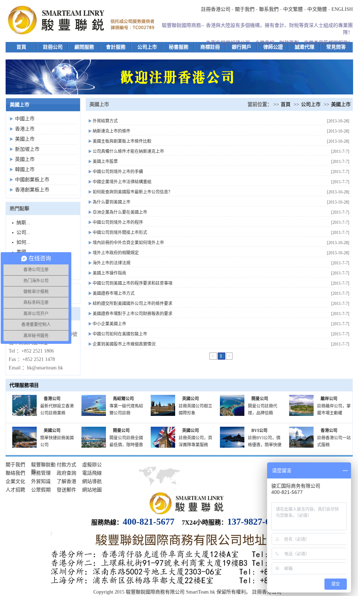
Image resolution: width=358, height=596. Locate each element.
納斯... (23, 222)
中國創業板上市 (32, 179)
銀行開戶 (241, 47)
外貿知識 (41, 481)
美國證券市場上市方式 (114, 293)
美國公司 (52, 430)
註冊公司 (53, 47)
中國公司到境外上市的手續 (118, 171)
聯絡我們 (15, 473)
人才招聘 (15, 489)
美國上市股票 (105, 161)
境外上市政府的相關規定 (116, 252)
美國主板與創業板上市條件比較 (122, 141)
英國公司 (190, 398)
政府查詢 (66, 473)
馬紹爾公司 (123, 398)
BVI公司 (259, 430)
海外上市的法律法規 (111, 263)
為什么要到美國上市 (111, 202)
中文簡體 (317, 9)
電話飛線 (92, 473)
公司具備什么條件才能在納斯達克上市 (128, 151)
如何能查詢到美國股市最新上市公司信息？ (132, 192)
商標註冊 (210, 47)
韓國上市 (25, 169)
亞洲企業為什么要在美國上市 (120, 212)
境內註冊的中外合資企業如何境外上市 (128, 242)
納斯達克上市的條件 (111, 131)
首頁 (21, 47)
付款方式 (66, 464)
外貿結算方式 (105, 121)
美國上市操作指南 (109, 273)
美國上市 (25, 139)
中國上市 (25, 118)
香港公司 (52, 398)
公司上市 (147, 47)
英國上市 (25, 159)
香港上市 (25, 129)
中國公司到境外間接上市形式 (120, 232)
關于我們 (245, 9)
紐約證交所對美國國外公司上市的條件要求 (132, 303)
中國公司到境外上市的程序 (118, 222)
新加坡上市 (27, 149)
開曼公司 (259, 398)
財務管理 (41, 473)
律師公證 (273, 47)
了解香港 (66, 481)
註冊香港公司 (215, 9)
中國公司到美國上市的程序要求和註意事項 (132, 283)
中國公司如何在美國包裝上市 (120, 334)
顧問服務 (84, 47)
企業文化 (15, 481)
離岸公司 (329, 398)
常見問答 (336, 47)
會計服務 (116, 47)
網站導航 (92, 481)
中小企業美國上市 (109, 323)
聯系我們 (269, 9)
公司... (23, 232)
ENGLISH (342, 9)
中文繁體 (293, 9)
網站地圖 (92, 489)
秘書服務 (178, 47)
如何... (23, 242)
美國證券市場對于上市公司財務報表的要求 (132, 313)
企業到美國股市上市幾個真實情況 (124, 344)
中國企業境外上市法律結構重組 (122, 181)
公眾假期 (41, 489)
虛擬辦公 (92, 464)
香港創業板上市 (32, 189)
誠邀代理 (304, 47)
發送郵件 (66, 489)
